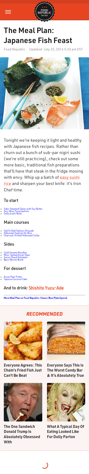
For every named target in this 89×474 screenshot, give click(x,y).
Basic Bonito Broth (13, 259)
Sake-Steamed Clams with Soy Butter (23, 208)
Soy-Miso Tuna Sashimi (16, 211)
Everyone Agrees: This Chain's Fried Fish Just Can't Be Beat (23, 370)
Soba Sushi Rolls (13, 213)
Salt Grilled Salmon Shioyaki (19, 230)
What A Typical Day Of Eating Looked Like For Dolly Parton (65, 431)
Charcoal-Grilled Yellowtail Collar (22, 235)
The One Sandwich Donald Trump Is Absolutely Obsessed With (22, 434)
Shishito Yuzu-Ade (46, 287)
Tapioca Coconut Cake (15, 279)
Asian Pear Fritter (13, 276)
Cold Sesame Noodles (15, 252)
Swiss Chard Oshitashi (16, 257)
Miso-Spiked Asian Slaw (17, 254)
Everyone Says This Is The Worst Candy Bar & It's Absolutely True (65, 370)
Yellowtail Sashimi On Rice (18, 233)
